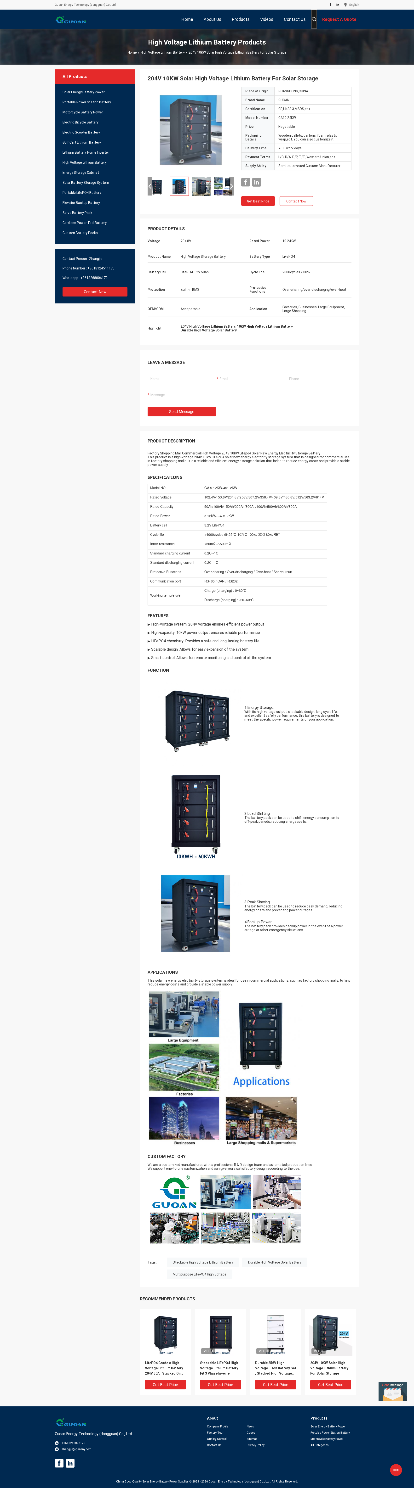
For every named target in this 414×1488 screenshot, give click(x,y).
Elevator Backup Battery (81, 203)
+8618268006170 (94, 278)
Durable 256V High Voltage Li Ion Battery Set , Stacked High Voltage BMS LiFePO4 (275, 1368)
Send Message (181, 411)
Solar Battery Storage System (86, 183)
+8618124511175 (101, 268)
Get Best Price (258, 201)
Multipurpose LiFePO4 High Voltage (199, 1274)
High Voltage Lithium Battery (163, 52)
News (250, 1426)
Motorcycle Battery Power (83, 112)
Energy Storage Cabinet (81, 172)
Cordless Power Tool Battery (85, 223)
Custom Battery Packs (80, 233)
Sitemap (252, 1439)
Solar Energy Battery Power (84, 92)
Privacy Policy (255, 1445)
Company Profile (217, 1426)
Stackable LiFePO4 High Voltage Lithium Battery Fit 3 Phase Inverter (219, 1368)
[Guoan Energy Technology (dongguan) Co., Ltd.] (70, 19)
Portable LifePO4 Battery (82, 193)
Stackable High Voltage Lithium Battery (203, 1262)
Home (132, 52)
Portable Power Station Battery (87, 102)
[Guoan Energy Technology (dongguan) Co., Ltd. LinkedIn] (338, 5)
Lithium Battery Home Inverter (86, 152)
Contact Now (95, 292)
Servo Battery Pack (77, 213)
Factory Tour (215, 1432)
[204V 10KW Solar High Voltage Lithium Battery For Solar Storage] (191, 130)
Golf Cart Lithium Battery (82, 142)
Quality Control (217, 1439)
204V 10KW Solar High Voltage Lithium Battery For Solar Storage (329, 1368)
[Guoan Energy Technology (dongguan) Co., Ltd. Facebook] (330, 5)
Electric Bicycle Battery (80, 122)
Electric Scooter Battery (81, 132)
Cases (251, 1432)
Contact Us (214, 1445)
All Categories (319, 1445)
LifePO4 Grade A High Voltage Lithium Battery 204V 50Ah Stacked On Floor (164, 1368)
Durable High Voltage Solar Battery (274, 1262)
